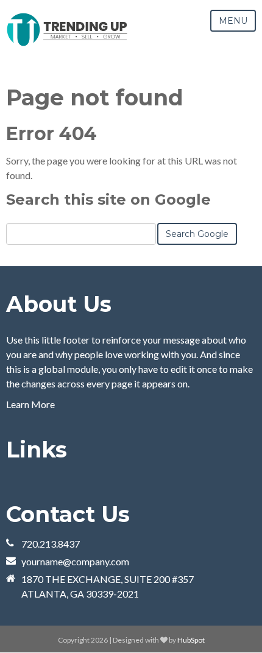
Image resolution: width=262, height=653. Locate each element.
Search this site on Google (108, 199)
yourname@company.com (75, 561)
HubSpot (191, 639)
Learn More (30, 404)
